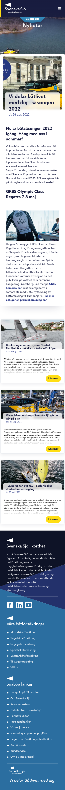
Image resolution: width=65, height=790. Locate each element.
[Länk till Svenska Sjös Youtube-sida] (28, 605)
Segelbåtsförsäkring (23, 638)
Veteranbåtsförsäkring (24, 656)
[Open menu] (59, 8)
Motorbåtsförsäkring (23, 632)
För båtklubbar (19, 716)
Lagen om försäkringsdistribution (31, 739)
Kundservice (18, 751)
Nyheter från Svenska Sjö (25, 710)
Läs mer (53, 378)
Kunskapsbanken (20, 722)
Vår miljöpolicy (19, 727)
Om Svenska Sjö (20, 698)
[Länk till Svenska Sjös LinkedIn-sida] (19, 605)
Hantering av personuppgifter (28, 733)
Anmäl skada (18, 745)
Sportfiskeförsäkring (23, 650)
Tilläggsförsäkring (21, 662)
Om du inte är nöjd (22, 757)
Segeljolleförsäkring (22, 644)
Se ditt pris (32, 19)
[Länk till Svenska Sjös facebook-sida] (10, 605)
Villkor (14, 667)
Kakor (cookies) (20, 704)
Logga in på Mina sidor (24, 692)
